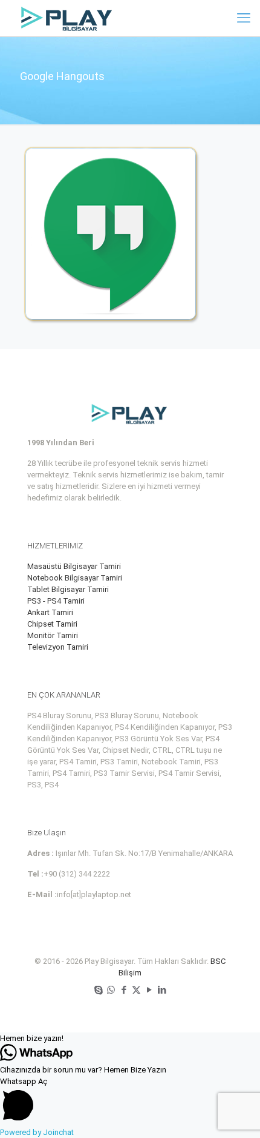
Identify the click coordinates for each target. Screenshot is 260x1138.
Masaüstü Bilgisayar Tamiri (74, 566)
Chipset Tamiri (52, 623)
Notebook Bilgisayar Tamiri (74, 577)
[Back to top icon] (235, 1113)
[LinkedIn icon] (161, 990)
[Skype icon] (98, 990)
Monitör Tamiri (52, 635)
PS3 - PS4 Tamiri (56, 600)
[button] (130, 1038)
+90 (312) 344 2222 (77, 873)
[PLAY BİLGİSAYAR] (67, 18)
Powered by (37, 1132)
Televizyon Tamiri (57, 646)
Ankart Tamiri (50, 612)
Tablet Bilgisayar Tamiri (68, 589)
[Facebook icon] (123, 990)
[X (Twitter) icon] (136, 990)
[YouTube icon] (149, 990)
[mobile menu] (243, 18)
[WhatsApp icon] (110, 990)
